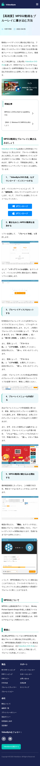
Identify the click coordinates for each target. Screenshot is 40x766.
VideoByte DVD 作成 (9, 149)
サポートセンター (26, 674)
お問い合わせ (24, 678)
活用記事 (23, 683)
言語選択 (5, 725)
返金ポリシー (6, 717)
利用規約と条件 (7, 721)
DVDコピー (5, 678)
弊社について (6, 704)
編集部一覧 (5, 708)
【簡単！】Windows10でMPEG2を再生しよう (17, 123)
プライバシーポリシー (9, 712)
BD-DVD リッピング (8, 670)
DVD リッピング (7, 674)
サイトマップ (24, 687)
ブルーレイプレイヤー (9, 687)
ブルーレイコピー (8, 691)
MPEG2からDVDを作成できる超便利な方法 (17, 113)
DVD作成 (5, 683)
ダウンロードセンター (27, 670)
